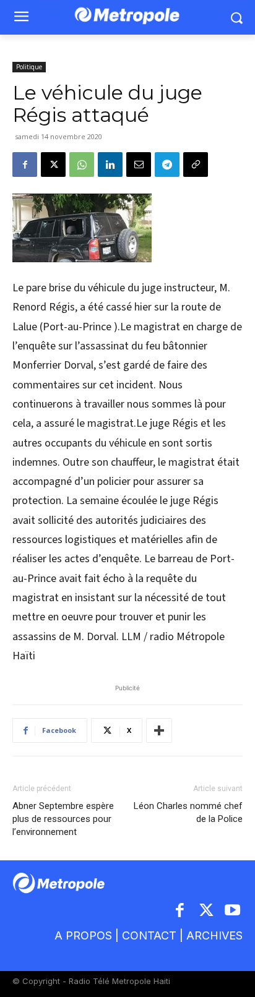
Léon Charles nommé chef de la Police (188, 812)
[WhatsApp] (81, 164)
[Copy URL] (195, 164)
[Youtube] (233, 911)
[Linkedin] (110, 164)
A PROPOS (83, 935)
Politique (29, 66)
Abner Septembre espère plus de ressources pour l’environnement (63, 818)
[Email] (138, 164)
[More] (159, 730)
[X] (53, 164)
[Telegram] (167, 164)
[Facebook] (24, 164)
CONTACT (149, 935)
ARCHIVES (214, 935)
